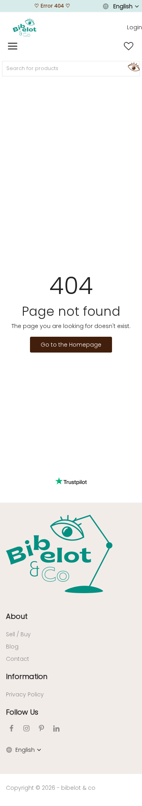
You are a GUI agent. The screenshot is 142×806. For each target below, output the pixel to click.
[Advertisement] (71, 156)
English (123, 6)
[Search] (132, 66)
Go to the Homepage (71, 345)
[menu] (12, 46)
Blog (12, 646)
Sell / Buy (18, 634)
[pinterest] (41, 728)
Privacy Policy (25, 694)
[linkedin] (56, 728)
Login (134, 27)
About (17, 616)
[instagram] (26, 728)
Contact (17, 659)
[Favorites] (128, 46)
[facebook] (11, 728)
